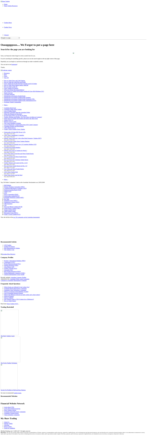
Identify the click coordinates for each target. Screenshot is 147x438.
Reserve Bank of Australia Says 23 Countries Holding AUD (20, 144)
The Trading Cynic (9, 249)
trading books (17, 393)
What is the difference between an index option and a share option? (22, 294)
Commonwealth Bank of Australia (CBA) (15, 188)
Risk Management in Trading (12, 248)
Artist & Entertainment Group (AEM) (14, 274)
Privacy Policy (8, 426)
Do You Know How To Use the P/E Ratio (15, 115)
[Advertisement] (73, 41)
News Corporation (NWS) (11, 194)
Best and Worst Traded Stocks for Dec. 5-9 (15, 166)
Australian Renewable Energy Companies (15, 288)
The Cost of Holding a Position (12, 123)
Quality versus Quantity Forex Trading (14, 129)
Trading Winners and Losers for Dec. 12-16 (15, 163)
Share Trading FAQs (12, 303)
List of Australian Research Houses (13, 293)
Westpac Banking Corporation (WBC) (14, 187)
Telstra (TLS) (7, 191)
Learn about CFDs (9, 407)
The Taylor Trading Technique (9, 363)
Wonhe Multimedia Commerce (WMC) (14, 273)
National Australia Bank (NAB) (12, 190)
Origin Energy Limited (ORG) (12, 208)
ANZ (5, 193)
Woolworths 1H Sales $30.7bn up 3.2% (14, 132)
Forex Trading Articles (10, 410)
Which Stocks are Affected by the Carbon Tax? (16, 287)
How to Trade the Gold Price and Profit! (15, 82)
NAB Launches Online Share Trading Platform (16, 141)
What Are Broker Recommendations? (14, 90)
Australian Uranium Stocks (11, 413)
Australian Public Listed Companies (19, 279)
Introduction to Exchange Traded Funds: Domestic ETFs (19, 99)
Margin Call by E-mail (10, 121)
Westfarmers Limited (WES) (11, 202)
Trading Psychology (9, 246)
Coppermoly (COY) (9, 262)
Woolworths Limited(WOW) (12, 196)
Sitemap (6, 423)
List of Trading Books (10, 111)
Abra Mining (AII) (9, 267)
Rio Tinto (6, 199)
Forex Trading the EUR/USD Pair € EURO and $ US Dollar (20, 83)
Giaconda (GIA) (8, 270)
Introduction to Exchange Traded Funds (14, 96)
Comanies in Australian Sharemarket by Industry (14, 280)
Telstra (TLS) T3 (8, 120)
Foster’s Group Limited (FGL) (12, 214)
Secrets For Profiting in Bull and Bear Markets (13, 390)
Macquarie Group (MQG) (11, 213)
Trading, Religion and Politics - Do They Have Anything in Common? (23, 117)
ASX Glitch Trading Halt (11, 172)
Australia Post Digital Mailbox (12, 147)
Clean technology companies (12, 415)
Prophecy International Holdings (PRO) (14, 261)
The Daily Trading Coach (7, 336)
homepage (14, 64)
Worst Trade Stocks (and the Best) (13, 175)
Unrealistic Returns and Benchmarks (14, 126)
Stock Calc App (8, 93)
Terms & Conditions (9, 428)
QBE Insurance (8, 203)
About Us (6, 422)
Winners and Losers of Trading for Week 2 (15, 150)
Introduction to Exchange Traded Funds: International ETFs (20, 100)
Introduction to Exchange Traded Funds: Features (17, 97)
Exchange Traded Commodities (12, 102)
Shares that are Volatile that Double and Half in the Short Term (21, 118)
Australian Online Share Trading (13, 109)
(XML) (11, 423)
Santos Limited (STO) (10, 210)
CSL (5, 205)
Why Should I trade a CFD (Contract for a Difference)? (19, 299)
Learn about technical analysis (12, 408)
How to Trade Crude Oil (10, 86)
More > (6, 105)
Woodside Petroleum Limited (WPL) (14, 197)
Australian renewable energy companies (15, 411)
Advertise (6, 425)
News (5, 76)
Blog (5, 74)
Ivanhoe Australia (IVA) (10, 268)
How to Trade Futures (10, 301)
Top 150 (6, 77)
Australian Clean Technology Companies (15, 290)
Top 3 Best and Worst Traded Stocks (14, 169)
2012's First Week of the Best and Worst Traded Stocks (19, 153)
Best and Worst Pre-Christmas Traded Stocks (16, 159)
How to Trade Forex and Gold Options (14, 80)
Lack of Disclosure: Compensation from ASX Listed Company (21, 124)
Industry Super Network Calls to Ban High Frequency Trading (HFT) (23, 138)
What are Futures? (9, 296)
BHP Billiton (7, 185)
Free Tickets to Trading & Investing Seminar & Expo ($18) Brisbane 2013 (24, 91)
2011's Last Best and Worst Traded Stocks (15, 156)
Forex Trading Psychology (11, 88)
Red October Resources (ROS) (12, 271)
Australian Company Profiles (18, 277)
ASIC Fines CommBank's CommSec (14, 135)
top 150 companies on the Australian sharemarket (26, 217)
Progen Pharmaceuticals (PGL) (12, 264)
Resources (7, 73)
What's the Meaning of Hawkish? (13, 114)
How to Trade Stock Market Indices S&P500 (16, 85)
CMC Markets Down (10, 127)
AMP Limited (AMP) (10, 211)
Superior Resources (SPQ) (11, 265)
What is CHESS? (8, 298)
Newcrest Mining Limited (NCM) (13, 206)
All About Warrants (9, 94)
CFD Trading (7, 245)
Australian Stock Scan (10, 108)
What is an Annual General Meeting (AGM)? (16, 291)
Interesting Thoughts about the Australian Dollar (17, 112)
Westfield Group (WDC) (10, 200)
